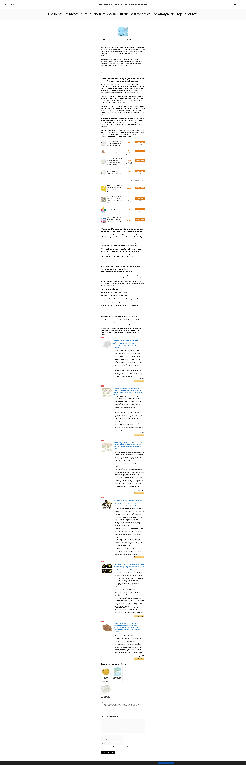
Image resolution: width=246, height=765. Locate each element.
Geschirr (104, 702)
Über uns (11, 4)
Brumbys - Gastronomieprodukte (123, 4)
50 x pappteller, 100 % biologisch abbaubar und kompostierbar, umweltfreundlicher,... (115, 152)
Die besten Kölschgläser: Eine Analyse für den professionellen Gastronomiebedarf (120, 705)
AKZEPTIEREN (163, 763)
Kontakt (236, 4)
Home (5, 4)
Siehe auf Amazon (139, 381)
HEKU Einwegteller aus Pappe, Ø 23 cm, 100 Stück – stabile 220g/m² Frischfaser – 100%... (114, 143)
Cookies (125, 763)
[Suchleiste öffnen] (241, 4)
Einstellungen (142, 763)
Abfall (171, 763)
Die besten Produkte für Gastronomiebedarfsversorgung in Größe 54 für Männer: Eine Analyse (122, 704)
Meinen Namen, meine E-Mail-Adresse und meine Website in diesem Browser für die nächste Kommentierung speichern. (122, 747)
